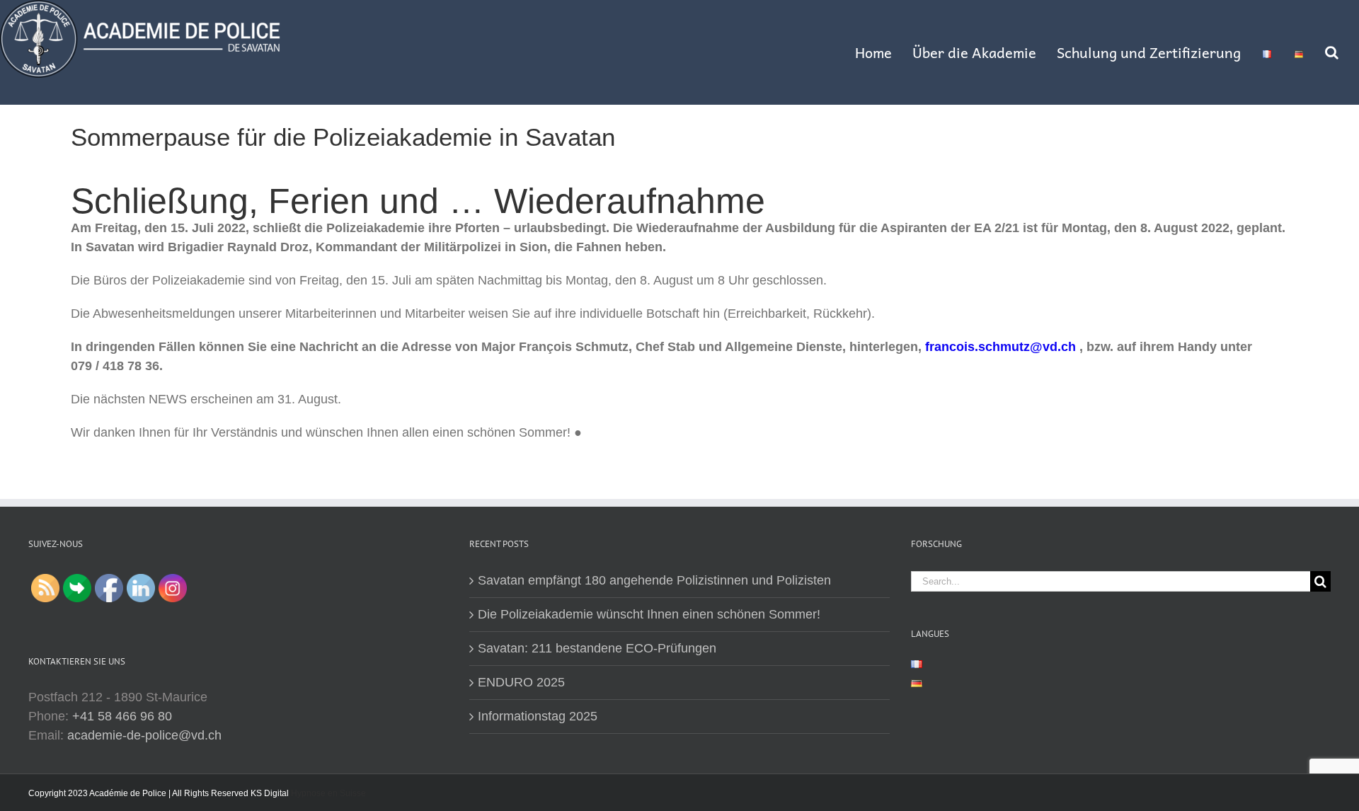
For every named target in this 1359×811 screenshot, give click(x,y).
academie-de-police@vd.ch (144, 735)
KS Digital (270, 793)
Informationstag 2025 (537, 716)
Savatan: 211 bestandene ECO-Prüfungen (597, 648)
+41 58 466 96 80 (122, 716)
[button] (1331, 52)
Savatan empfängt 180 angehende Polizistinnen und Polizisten (654, 580)
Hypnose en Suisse (328, 793)
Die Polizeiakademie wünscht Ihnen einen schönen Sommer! (649, 614)
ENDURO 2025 (521, 682)
